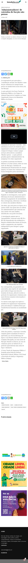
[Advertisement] (14, 55)
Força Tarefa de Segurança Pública (18, 407)
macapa (3, 409)
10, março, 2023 (4, 17)
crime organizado (5, 407)
